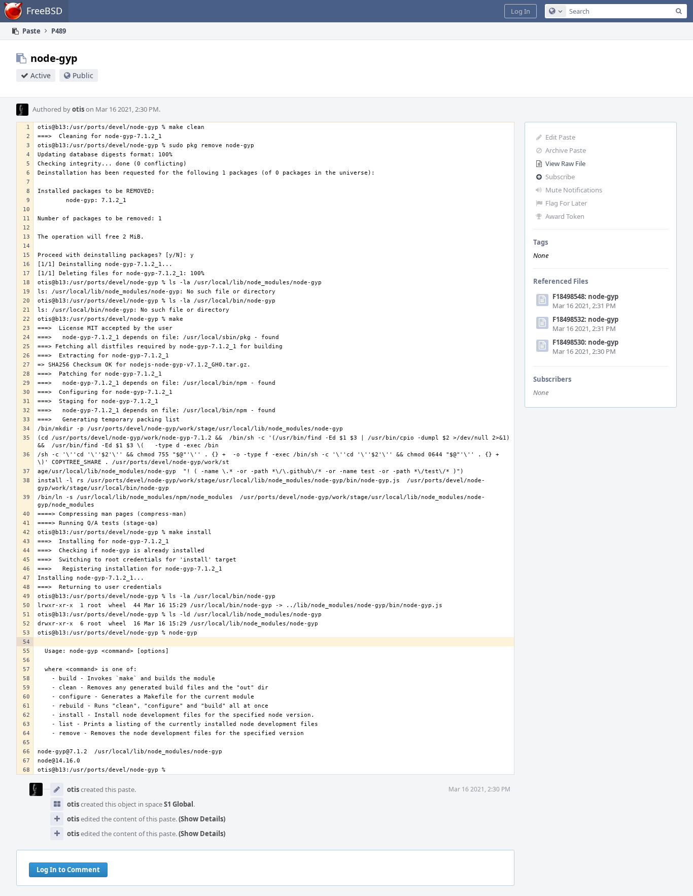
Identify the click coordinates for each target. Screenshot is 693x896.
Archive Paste (565, 150)
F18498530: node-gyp (585, 342)
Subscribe (560, 176)
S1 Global (178, 804)
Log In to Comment (68, 869)
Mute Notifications (573, 189)
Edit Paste (560, 137)
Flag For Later (566, 203)
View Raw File (565, 163)
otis (78, 109)
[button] (520, 11)
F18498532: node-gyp (585, 319)
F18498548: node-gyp (585, 296)
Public (83, 75)
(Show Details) (202, 818)
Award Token (564, 216)
